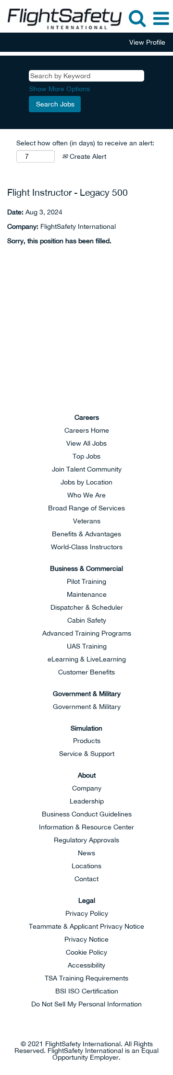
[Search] (137, 18)
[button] (161, 18)
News (86, 853)
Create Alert (87, 156)
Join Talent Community (87, 469)
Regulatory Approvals (86, 840)
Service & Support (86, 753)
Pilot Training (86, 581)
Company (86, 788)
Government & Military (87, 706)
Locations (86, 866)
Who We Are (86, 495)
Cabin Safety (86, 620)
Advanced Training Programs (86, 633)
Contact (86, 879)
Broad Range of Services (86, 508)
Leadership (87, 801)
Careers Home (86, 430)
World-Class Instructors (87, 547)
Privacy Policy (86, 913)
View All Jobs (86, 443)
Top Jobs (86, 456)
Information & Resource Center (86, 827)
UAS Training (87, 646)
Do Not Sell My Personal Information (86, 1004)
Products (86, 740)
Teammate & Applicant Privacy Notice (86, 926)
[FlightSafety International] (86, 362)
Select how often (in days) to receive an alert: (85, 143)
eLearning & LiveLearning (87, 659)
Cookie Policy (86, 952)
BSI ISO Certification (86, 991)
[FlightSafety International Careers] (61, 18)
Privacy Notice (86, 939)
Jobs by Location (86, 482)
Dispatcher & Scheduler (86, 607)
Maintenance (87, 594)
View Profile (147, 42)
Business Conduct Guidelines (87, 814)
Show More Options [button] (59, 89)
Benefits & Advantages (86, 534)
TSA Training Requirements (86, 978)
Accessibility (86, 965)
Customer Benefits (86, 672)
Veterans (86, 521)
